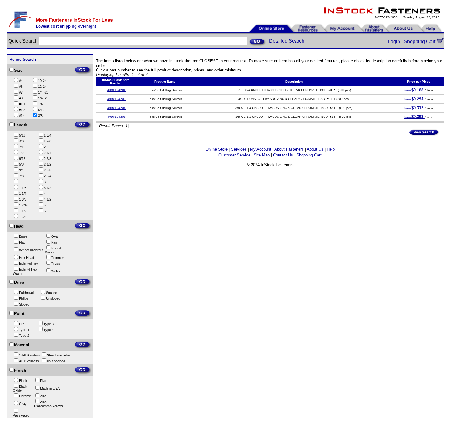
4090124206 (116, 90)
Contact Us (283, 155)
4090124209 (116, 116)
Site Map (262, 155)
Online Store (217, 149)
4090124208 (116, 108)
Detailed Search (286, 41)
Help (331, 149)
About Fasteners (289, 149)
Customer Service (234, 155)
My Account (260, 149)
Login (394, 41)
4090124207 (116, 99)
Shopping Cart (420, 41)
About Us (315, 149)
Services (239, 149)
